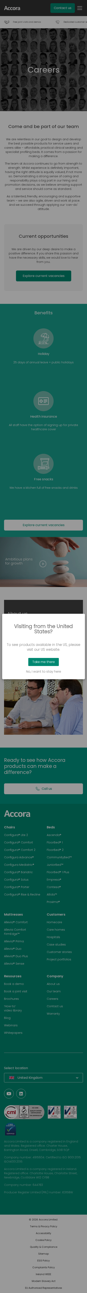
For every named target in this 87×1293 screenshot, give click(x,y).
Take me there (43, 662)
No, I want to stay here (43, 671)
